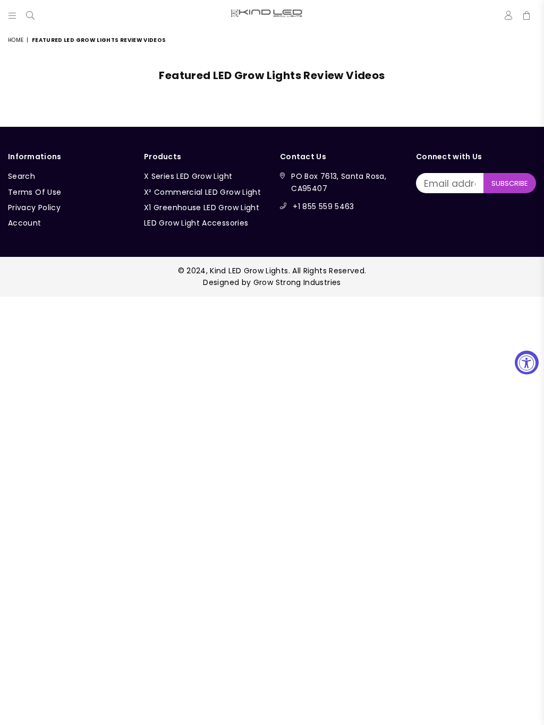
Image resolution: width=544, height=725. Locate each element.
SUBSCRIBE (509, 183)
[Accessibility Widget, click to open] (527, 363)
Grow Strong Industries (297, 282)
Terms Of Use (34, 192)
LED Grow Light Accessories (196, 223)
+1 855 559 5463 (323, 206)
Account (24, 223)
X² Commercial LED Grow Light (202, 192)
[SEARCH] (30, 13)
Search (21, 176)
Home (15, 40)
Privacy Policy (34, 207)
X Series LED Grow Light (188, 176)
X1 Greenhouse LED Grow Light (201, 207)
